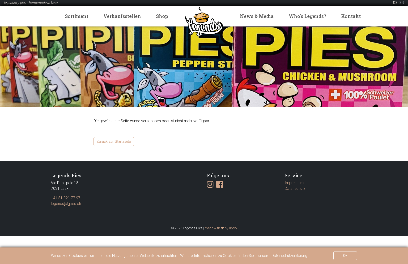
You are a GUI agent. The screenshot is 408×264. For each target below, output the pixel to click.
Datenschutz (295, 188)
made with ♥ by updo (221, 228)
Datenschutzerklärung (289, 255)
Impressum (294, 183)
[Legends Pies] (204, 21)
